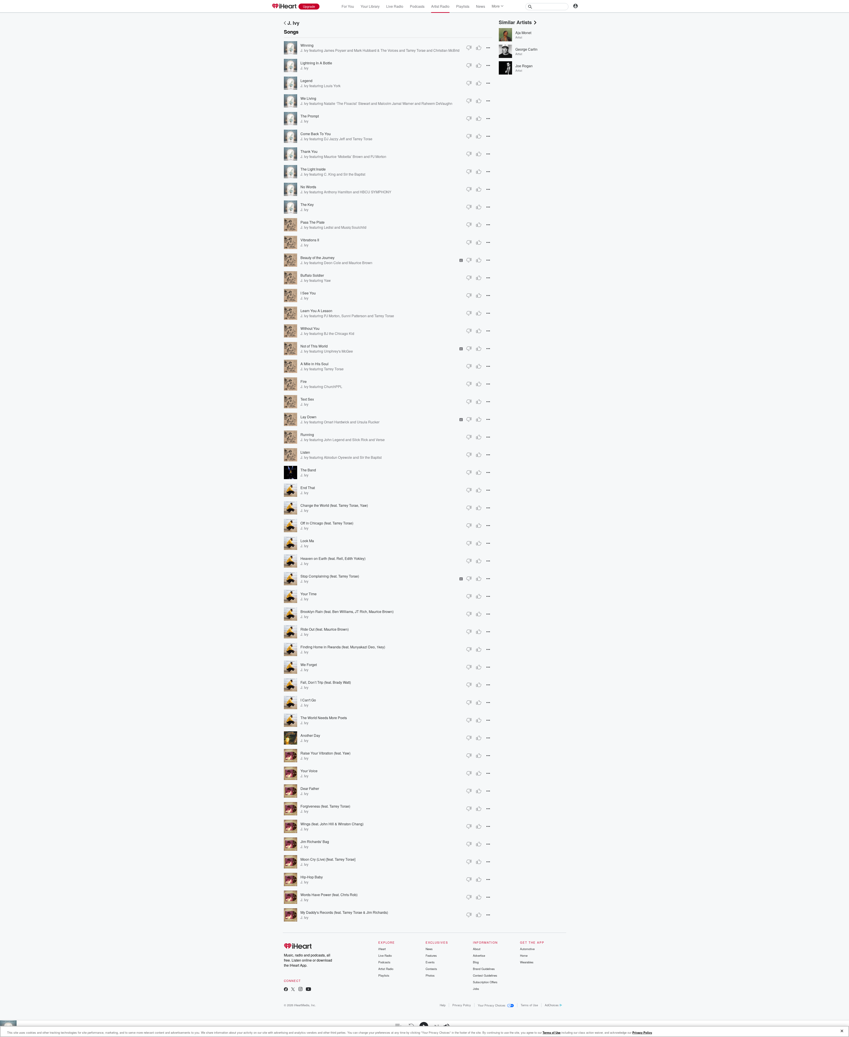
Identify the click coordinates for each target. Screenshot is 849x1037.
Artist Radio (440, 6)
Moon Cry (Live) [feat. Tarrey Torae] (327, 859)
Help (443, 1005)
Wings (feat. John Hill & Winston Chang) (331, 823)
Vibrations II (309, 239)
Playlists (462, 6)
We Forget (308, 664)
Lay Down (308, 416)
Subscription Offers (485, 982)
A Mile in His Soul (314, 363)
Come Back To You (315, 133)
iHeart (382, 949)
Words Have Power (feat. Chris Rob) (329, 894)
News (480, 6)
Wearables (526, 962)
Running (307, 434)
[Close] (842, 1031)
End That (307, 487)
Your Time (308, 593)
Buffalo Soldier (312, 275)
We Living (308, 98)
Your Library (370, 6)
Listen (305, 452)
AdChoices (552, 1005)
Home (524, 955)
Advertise (479, 955)
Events (430, 962)
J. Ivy (293, 22)
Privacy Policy (461, 1005)
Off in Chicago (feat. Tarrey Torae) (326, 523)
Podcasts (417, 6)
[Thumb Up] (479, 48)
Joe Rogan (524, 65)
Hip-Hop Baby (311, 877)
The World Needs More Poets (323, 717)
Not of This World (314, 346)
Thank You (308, 151)
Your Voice (308, 770)
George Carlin (526, 49)
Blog (476, 962)
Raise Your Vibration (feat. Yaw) (325, 753)
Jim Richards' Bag (314, 841)
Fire (303, 381)
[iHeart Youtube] (308, 989)
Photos (430, 975)
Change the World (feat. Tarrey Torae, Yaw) (334, 505)
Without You (309, 328)
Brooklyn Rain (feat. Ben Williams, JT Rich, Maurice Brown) (347, 611)
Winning (307, 45)
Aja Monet (523, 32)
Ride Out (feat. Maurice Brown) (324, 629)
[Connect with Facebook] (286, 989)
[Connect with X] (293, 989)
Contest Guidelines (485, 975)
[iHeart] (284, 6)
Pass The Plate (312, 222)
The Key (307, 204)
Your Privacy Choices (491, 1005)
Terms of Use (529, 1005)
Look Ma (307, 540)
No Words (308, 186)
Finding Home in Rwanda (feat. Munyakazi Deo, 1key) (342, 646)
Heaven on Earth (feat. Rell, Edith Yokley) (332, 558)
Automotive (527, 949)
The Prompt (309, 116)
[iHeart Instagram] (300, 989)
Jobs (476, 989)
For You (348, 6)
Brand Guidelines (484, 969)
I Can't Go (308, 700)
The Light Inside (313, 169)
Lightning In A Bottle (316, 62)
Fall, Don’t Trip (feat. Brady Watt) (325, 682)
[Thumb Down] (469, 48)
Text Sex (307, 399)
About (476, 949)
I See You (308, 293)
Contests (431, 969)
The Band (308, 469)
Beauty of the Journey (317, 257)
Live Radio (394, 6)
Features (431, 955)
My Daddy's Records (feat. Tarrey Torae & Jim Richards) (344, 912)
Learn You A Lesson (316, 310)
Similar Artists (515, 22)
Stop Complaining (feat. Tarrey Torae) (329, 576)
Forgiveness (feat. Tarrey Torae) (325, 806)
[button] (488, 47)
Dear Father (309, 788)
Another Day (310, 735)
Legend (306, 80)
